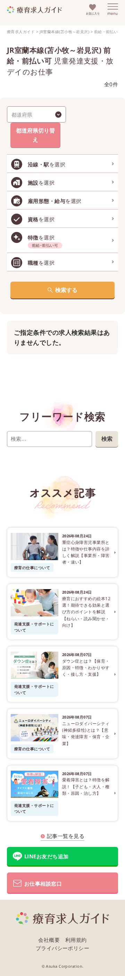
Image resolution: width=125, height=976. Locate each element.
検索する (66, 290)
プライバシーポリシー (63, 948)
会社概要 (49, 939)
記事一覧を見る (65, 835)
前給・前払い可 (108, 31)
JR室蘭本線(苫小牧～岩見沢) (65, 31)
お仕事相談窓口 (43, 883)
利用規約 (76, 939)
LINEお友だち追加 (46, 856)
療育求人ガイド (21, 31)
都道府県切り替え (35, 135)
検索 (106, 438)
